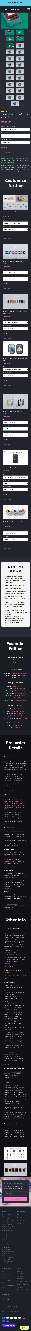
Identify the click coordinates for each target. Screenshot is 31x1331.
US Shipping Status (6, 1281)
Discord (4, 1277)
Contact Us (20, 1223)
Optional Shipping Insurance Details (23, 1288)
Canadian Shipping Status (8, 1286)
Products (20, 1217)
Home (18, 1214)
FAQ (3, 1271)
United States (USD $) (9, 1306)
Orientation (5, 133)
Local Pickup (6, 1274)
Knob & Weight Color (8, 126)
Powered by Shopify (15, 1311)
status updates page (13, 898)
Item (4, 366)
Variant (5, 220)
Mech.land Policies (20, 1272)
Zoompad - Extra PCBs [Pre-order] (15, 468)
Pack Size (6, 536)
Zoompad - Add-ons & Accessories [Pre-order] (15, 359)
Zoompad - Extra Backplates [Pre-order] (15, 262)
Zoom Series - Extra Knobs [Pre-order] (15, 213)
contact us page (12, 904)
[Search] (6, 9)
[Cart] (28, 9)
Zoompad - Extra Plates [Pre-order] (13, 412)
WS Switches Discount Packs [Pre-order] (15, 523)
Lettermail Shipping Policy (22, 1277)
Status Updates (22, 1220)
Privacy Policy (22, 1281)
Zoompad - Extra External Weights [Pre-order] (15, 312)
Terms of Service (22, 1284)
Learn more (15, 4)
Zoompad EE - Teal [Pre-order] (15, 115)
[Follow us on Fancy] (8, 1299)
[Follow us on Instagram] (4, 1299)
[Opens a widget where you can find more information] (24, 1328)
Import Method (6, 139)
